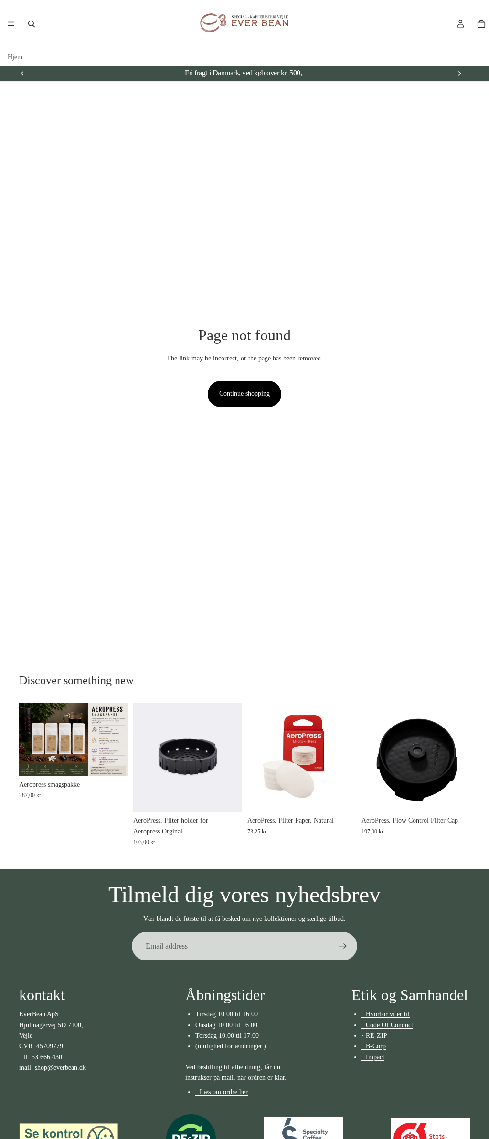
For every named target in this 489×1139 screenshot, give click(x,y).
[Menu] (11, 24)
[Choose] (112, 761)
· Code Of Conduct (387, 1025)
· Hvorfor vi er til (385, 1014)
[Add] (455, 797)
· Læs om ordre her (221, 1091)
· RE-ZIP (374, 1035)
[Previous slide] (22, 73)
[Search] (31, 23)
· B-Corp (373, 1046)
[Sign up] (343, 946)
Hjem (15, 57)
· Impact (372, 1057)
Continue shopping (244, 393)
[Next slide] (459, 73)
